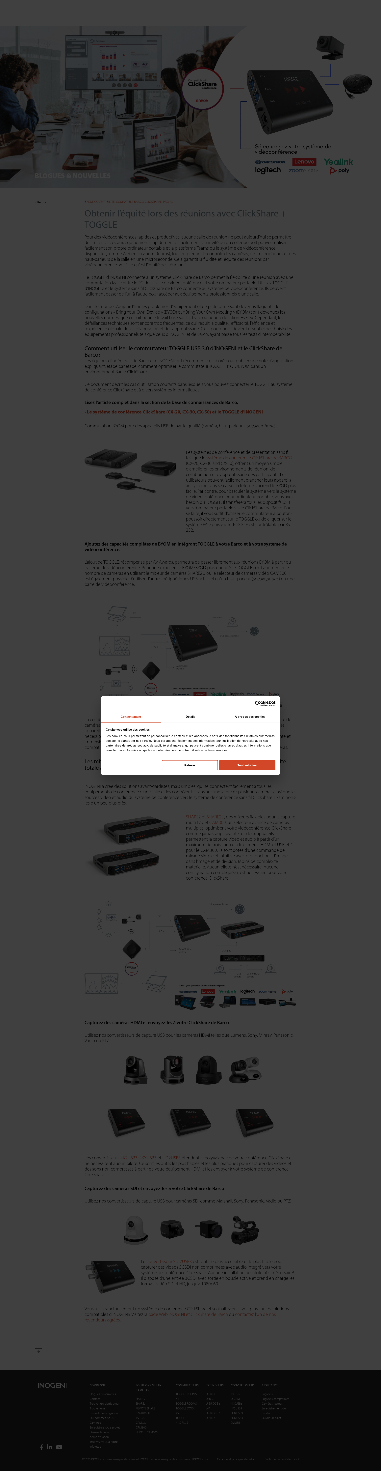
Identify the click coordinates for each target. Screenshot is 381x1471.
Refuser (189, 765)
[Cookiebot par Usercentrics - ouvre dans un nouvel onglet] (258, 704)
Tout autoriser (247, 765)
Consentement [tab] (131, 716)
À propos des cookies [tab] (250, 716)
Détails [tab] (190, 716)
